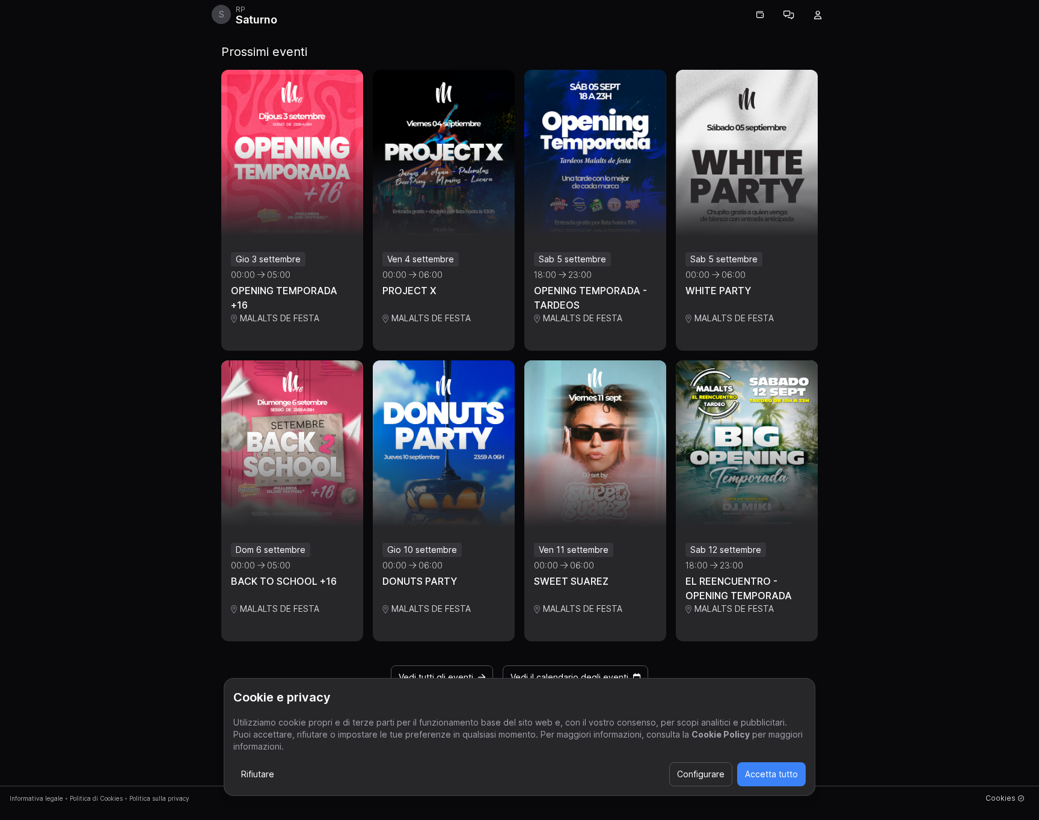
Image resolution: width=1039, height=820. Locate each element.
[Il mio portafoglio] (760, 15)
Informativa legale (36, 798)
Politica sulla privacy (159, 798)
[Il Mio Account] (817, 15)
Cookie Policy (720, 734)
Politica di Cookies (96, 798)
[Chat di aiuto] (788, 15)
